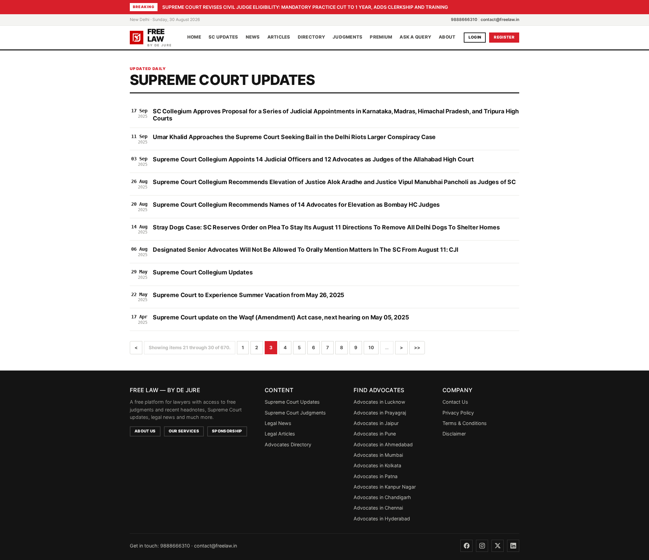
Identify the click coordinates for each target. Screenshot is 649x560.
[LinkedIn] (513, 546)
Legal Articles (280, 433)
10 (371, 347)
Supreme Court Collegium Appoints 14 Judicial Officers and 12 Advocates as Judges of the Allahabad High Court (313, 159)
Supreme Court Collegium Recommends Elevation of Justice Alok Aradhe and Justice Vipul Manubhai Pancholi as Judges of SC (334, 181)
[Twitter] (497, 546)
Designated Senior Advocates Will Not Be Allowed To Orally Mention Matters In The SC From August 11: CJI (305, 249)
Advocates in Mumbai (378, 455)
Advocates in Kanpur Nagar (385, 487)
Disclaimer (454, 433)
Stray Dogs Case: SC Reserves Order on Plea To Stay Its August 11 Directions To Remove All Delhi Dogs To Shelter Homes (326, 227)
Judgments (347, 37)
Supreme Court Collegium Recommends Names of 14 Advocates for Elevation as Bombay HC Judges (296, 204)
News (253, 37)
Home (194, 37)
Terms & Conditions (464, 423)
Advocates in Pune (375, 433)
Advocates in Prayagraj (380, 413)
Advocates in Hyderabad (382, 518)
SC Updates (223, 37)
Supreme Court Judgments (295, 413)
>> (417, 347)
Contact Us (455, 402)
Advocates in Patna (376, 476)
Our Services (184, 431)
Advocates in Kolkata (377, 465)
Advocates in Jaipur (376, 423)
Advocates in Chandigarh (382, 497)
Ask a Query (415, 37)
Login (474, 37)
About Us (145, 431)
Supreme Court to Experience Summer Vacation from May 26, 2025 (248, 294)
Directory (311, 37)
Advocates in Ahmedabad (383, 444)
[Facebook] (466, 546)
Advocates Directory (288, 444)
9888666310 (464, 19)
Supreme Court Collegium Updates (203, 272)
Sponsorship (227, 431)
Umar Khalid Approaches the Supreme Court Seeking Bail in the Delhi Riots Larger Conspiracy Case (294, 136)
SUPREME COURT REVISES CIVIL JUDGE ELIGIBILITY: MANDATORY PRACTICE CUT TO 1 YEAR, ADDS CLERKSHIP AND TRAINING (305, 7)
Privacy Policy (458, 413)
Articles (278, 37)
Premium (381, 37)
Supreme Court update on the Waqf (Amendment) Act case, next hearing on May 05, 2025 (281, 317)
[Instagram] (482, 546)
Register (504, 37)
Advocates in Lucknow (379, 402)
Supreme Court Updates (292, 402)
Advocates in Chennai (378, 508)
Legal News (278, 423)
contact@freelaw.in (500, 19)
